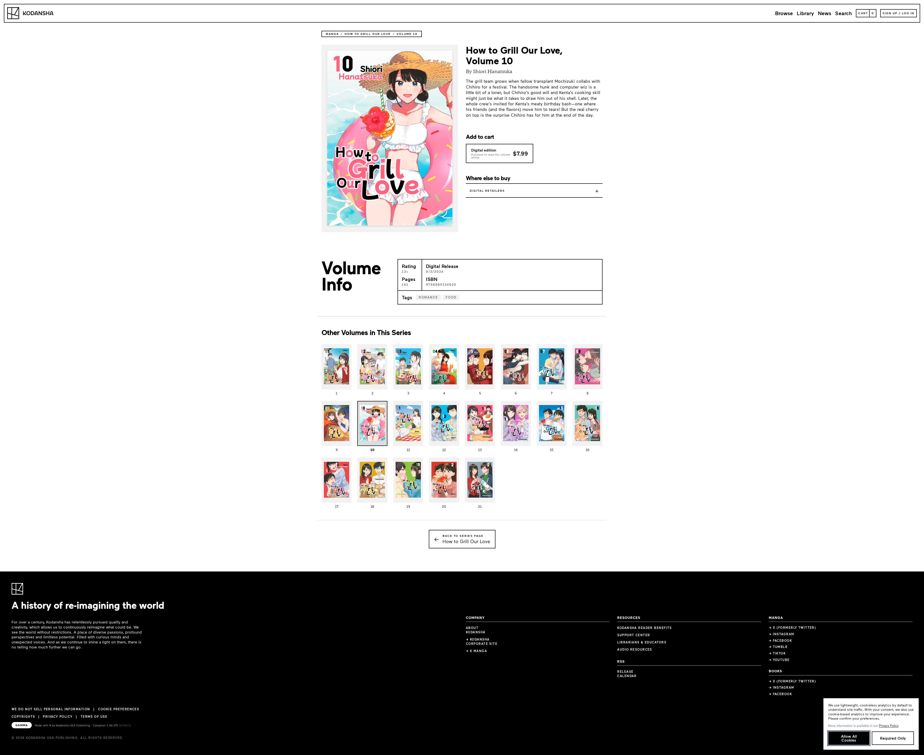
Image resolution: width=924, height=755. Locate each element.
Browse (784, 13)
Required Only (893, 738)
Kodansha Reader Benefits (644, 628)
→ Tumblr (778, 647)
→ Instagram (781, 634)
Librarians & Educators (641, 642)
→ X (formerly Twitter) (792, 627)
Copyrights (23, 716)
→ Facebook (780, 640)
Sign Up (890, 13)
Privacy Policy (57, 716)
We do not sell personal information (51, 709)
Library (805, 13)
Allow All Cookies (849, 738)
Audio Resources (634, 649)
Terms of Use (94, 716)
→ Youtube (779, 660)
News (824, 13)
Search (843, 13)
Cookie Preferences (118, 709)
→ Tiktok (777, 653)
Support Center (633, 635)
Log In (908, 13)
